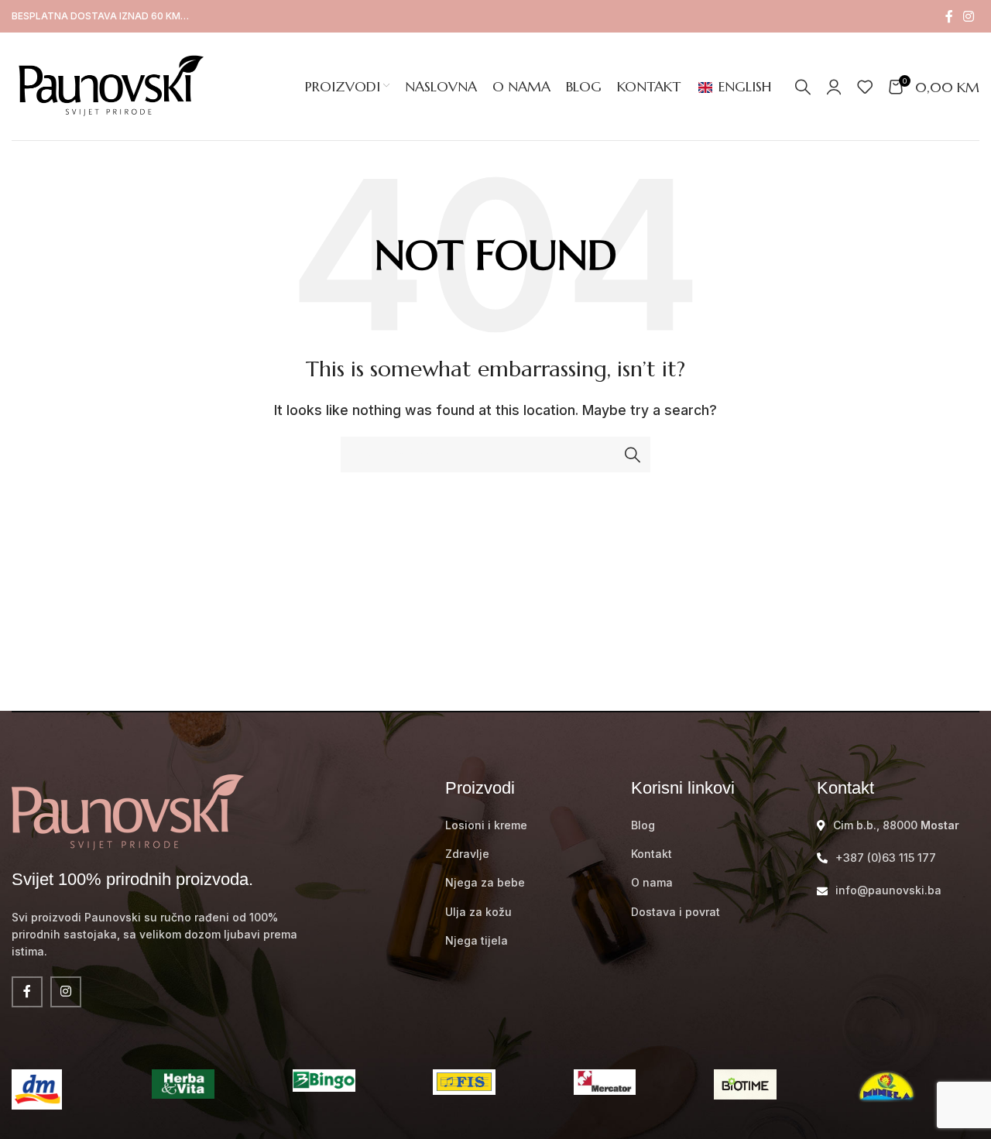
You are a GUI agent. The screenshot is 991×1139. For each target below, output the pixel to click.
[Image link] (128, 810)
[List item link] (526, 825)
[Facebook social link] (949, 16)
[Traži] (802, 86)
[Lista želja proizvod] (864, 86)
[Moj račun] (833, 86)
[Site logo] (108, 85)
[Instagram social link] (968, 16)
